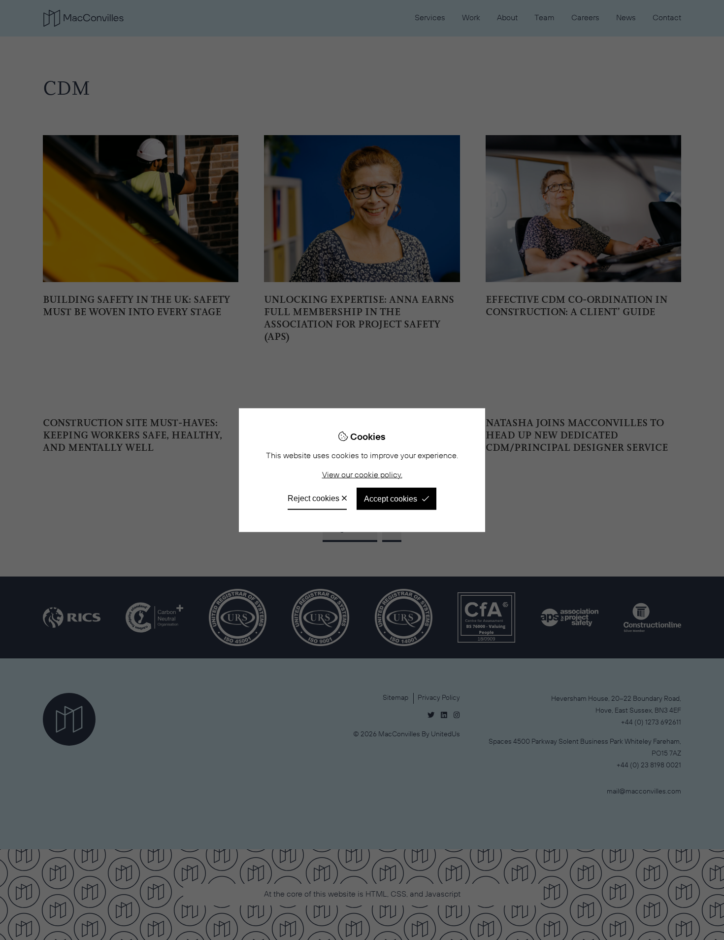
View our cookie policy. (362, 475)
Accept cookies (390, 498)
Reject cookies (313, 498)
